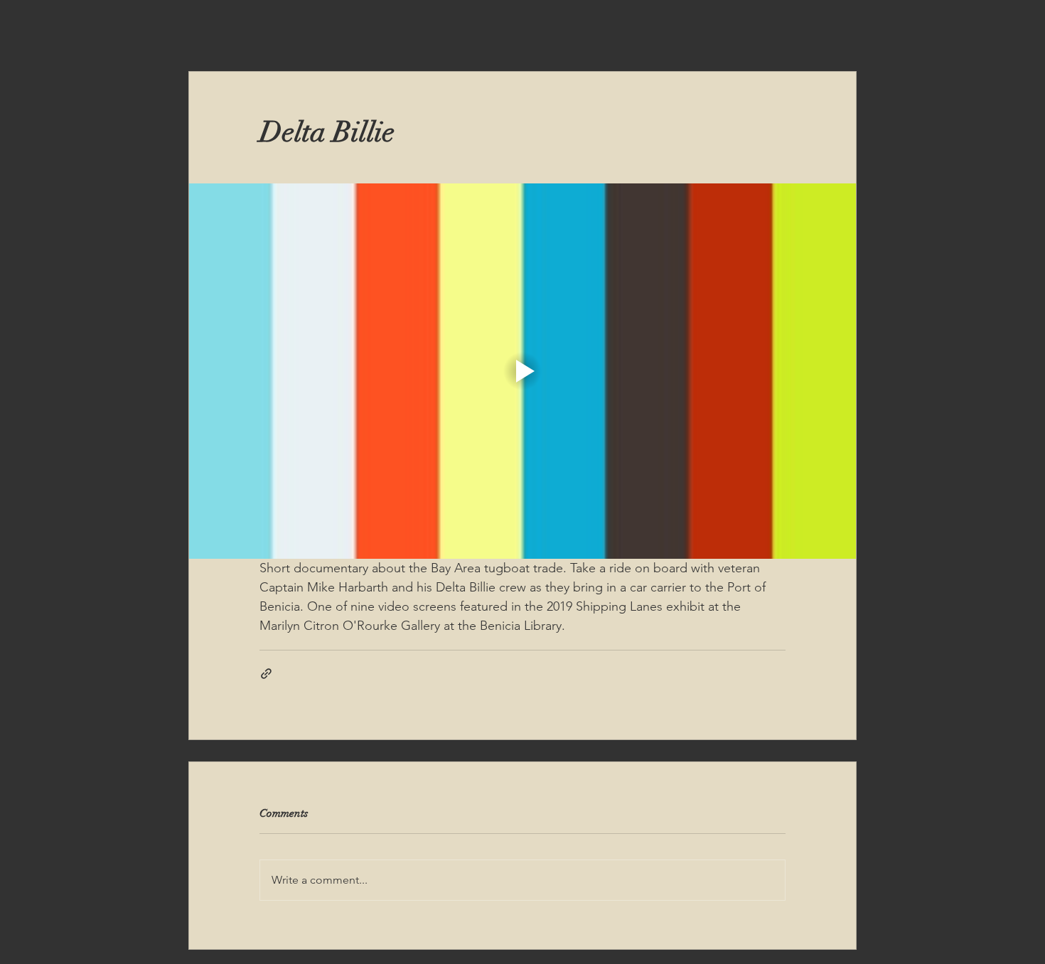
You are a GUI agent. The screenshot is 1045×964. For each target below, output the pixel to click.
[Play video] (522, 371)
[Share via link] (266, 673)
